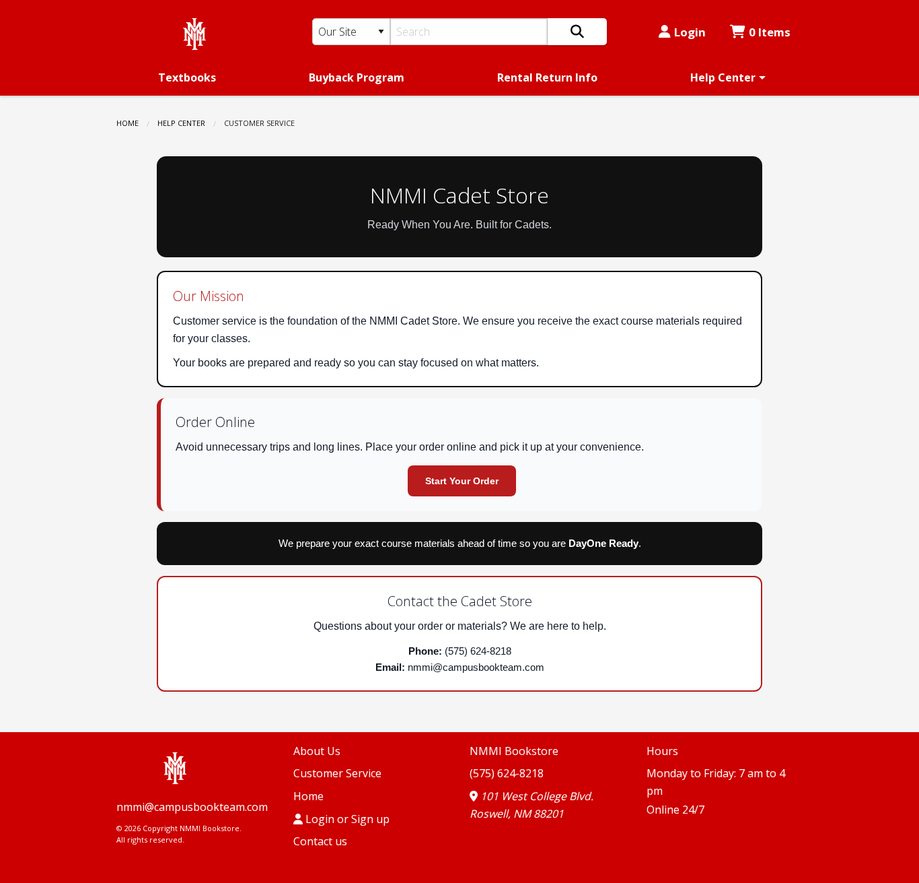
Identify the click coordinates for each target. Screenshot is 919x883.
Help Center (723, 77)
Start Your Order (462, 481)
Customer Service (337, 773)
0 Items (770, 32)
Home (127, 123)
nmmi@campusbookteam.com (192, 806)
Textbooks (187, 77)
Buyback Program (356, 77)
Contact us (320, 841)
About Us (316, 751)
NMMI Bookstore (514, 751)
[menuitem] (187, 77)
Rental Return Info (547, 77)
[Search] (577, 31)
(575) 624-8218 (507, 773)
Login (690, 32)
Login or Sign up (346, 819)
